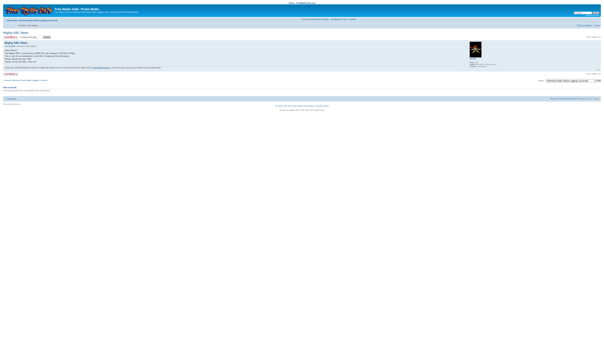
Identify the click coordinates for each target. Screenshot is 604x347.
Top (598, 70)
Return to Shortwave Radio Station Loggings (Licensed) (26, 80)
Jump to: (541, 81)
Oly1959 (12, 46)
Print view (592, 21)
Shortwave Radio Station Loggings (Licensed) (38, 20)
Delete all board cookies (568, 99)
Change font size (597, 21)
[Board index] (29, 10)
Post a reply (7, 36)
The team (553, 99)
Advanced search (592, 15)
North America (316, 19)
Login (597, 25)
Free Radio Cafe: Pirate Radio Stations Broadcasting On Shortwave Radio (302, 106)
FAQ (580, 25)
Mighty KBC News (15, 32)
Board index (12, 20)
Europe (326, 19)
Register (588, 25)
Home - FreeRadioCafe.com (302, 3)
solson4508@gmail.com (101, 68)
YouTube (352, 19)
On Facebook (336, 19)
